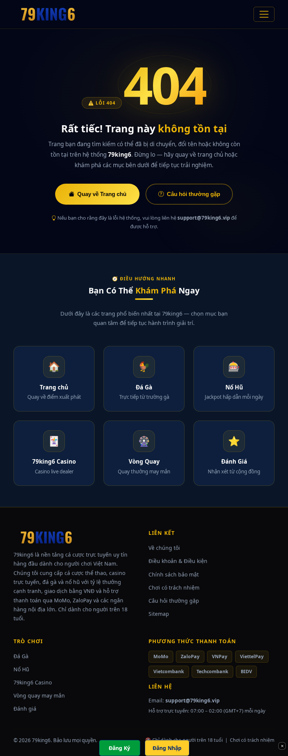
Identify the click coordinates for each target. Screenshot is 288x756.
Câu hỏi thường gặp (193, 194)
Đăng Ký (119, 748)
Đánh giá (25, 708)
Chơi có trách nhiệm (174, 587)
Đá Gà (21, 656)
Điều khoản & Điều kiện (177, 560)
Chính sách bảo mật (173, 574)
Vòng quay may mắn (39, 695)
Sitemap (158, 613)
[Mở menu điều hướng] (264, 14)
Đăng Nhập (167, 748)
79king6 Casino (33, 682)
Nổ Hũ (21, 669)
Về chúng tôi (164, 547)
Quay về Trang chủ (101, 194)
